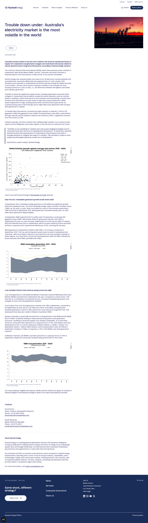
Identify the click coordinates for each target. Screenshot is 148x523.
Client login (87, 491)
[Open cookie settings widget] (3, 519)
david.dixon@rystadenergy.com (17, 415)
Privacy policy (137, 515)
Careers (129, 2)
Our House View (89, 488)
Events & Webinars (71, 7)
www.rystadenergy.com (35, 466)
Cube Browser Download (92, 486)
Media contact (88, 483)
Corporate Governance (56, 491)
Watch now (14, 498)
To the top (140, 480)
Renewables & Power (38, 195)
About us (50, 496)
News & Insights (57, 7)
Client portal (138, 2)
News (48, 481)
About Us (84, 7)
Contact (122, 2)
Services (36, 7)
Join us (85, 480)
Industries (45, 7)
